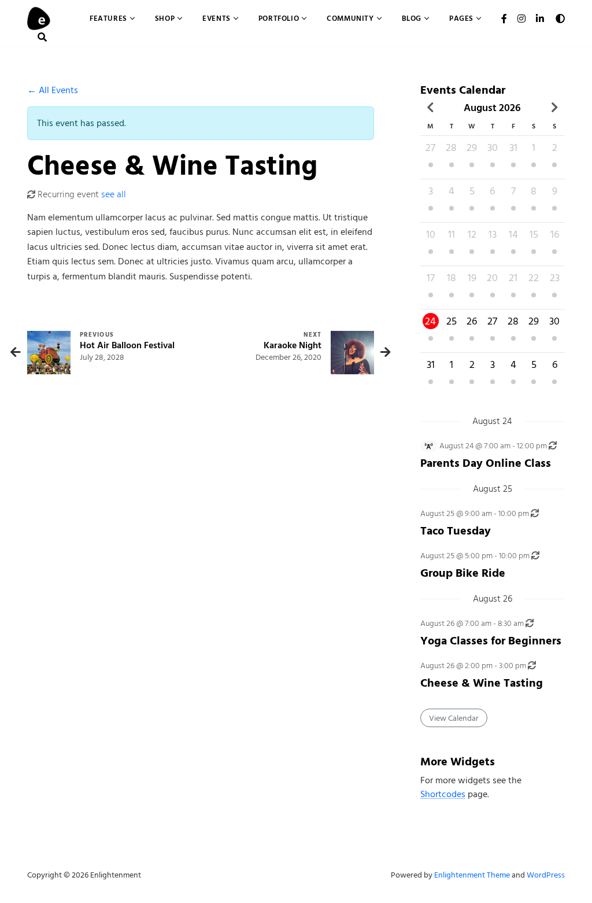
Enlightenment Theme (472, 875)
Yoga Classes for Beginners (490, 641)
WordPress (546, 875)
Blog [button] (411, 18)
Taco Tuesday (455, 531)
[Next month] (554, 107)
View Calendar (454, 718)
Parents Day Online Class (485, 463)
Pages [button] (461, 18)
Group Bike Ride (462, 573)
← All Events (52, 90)
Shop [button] (165, 18)
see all (113, 194)
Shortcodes (442, 794)
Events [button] (216, 18)
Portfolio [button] (278, 18)
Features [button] (108, 18)
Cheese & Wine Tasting (481, 683)
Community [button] (350, 18)
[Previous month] (430, 107)
